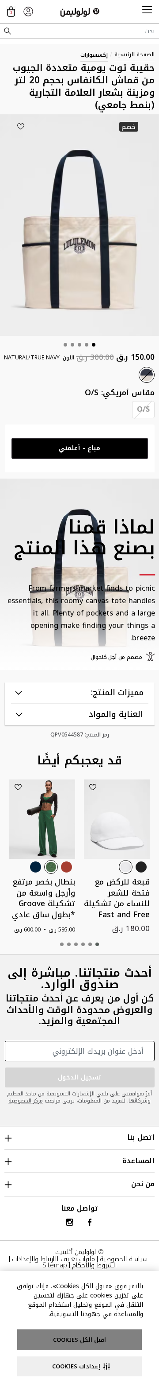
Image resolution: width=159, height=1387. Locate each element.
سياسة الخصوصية (124, 1259)
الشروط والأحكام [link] (94, 1265)
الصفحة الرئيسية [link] (134, 54)
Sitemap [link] (54, 1265)
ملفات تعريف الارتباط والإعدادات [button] (53, 1259)
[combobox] (79, 31)
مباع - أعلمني (79, 448)
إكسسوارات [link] (94, 55)
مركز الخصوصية (25, 1100)
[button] (147, 11)
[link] (28, 11)
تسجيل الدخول (79, 1077)
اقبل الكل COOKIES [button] (79, 1339)
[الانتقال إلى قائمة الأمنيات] (20, 126)
